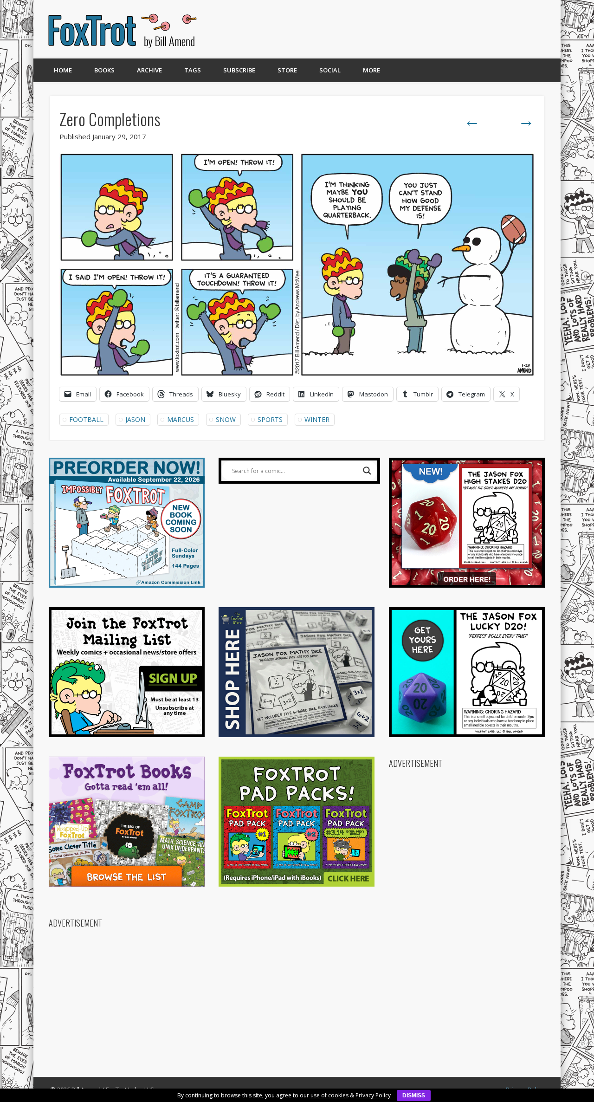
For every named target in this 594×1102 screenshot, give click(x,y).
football (86, 419)
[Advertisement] (379, 29)
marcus (180, 419)
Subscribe (239, 70)
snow (226, 419)
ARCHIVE (149, 70)
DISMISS (413, 1095)
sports (270, 419)
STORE (287, 70)
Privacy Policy (373, 1095)
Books (104, 70)
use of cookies (329, 1095)
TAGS (192, 70)
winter (316, 419)
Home (63, 70)
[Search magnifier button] (367, 470)
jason (135, 419)
